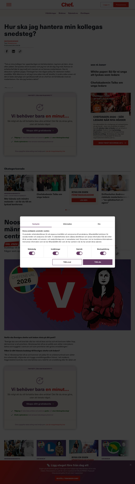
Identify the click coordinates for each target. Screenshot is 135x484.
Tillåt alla (97, 262)
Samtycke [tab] (36, 224)
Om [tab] (99, 224)
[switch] (56, 253)
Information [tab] (67, 224)
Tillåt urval (67, 262)
